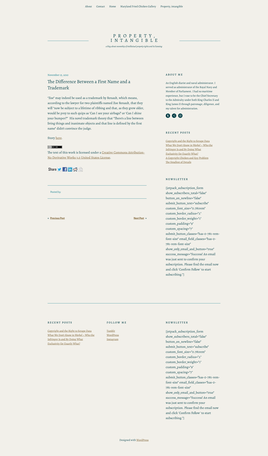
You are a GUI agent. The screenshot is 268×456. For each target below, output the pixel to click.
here (58, 138)
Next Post (139, 218)
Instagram (112, 339)
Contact (100, 6)
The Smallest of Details (178, 162)
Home (112, 6)
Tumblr (111, 331)
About (88, 6)
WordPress (113, 335)
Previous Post (57, 218)
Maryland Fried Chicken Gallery (138, 6)
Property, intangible (171, 6)
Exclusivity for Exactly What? (182, 154)
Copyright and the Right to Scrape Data (188, 141)
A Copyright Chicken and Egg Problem (187, 158)
